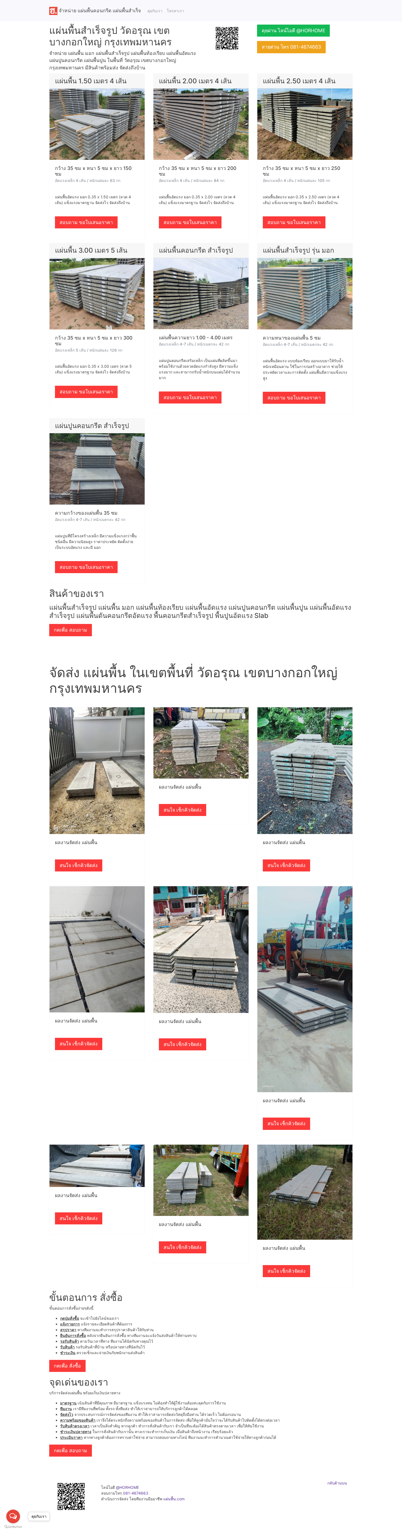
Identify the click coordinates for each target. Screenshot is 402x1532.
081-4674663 (135, 1493)
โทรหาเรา (175, 10)
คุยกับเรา (154, 10)
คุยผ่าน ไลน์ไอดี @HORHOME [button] (293, 30)
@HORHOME (127, 1487)
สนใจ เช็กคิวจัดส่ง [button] (79, 865)
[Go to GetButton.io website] (13, 1526)
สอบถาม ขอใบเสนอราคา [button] (86, 222)
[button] (227, 38)
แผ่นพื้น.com (174, 1498)
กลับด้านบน (337, 1483)
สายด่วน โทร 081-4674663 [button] (291, 47)
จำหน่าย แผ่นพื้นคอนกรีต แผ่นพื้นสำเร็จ (99, 10)
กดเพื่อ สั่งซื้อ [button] (67, 1366)
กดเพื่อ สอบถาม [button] (70, 630)
